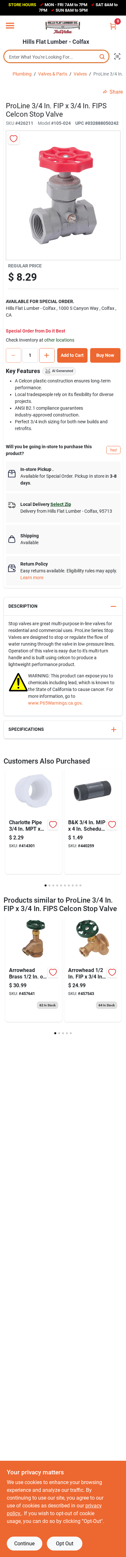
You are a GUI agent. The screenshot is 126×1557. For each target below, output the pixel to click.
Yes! (113, 450)
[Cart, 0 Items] (113, 26)
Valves (80, 73)
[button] (63, 606)
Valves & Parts (52, 73)
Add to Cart (72, 355)
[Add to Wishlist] (13, 138)
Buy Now (105, 355)
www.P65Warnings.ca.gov (54, 703)
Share (116, 92)
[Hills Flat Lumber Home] (63, 27)
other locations (59, 340)
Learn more (31, 577)
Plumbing (22, 73)
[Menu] (10, 25)
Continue (24, 1543)
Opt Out (64, 1543)
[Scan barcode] (117, 56)
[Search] (102, 56)
